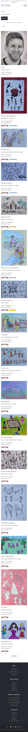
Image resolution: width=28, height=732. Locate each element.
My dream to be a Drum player (10, 268)
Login (25, 1)
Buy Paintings (14, 668)
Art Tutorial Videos (14, 704)
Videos (16, 714)
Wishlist (14, 1)
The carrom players (6, 437)
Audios (12, 714)
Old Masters (14, 688)
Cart (3, 1)
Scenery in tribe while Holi (9, 471)
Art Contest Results (14, 700)
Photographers (14, 690)
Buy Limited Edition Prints (14, 671)
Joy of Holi (4, 607)
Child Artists (14, 683)
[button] (22, 5)
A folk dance (4, 334)
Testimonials (14, 712)
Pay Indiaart (14, 719)
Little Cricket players (7, 556)
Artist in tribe (5, 368)
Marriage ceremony (7, 300)
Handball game (5, 401)
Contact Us (20, 1)
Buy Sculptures (14, 673)
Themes (14, 675)
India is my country (6, 183)
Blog (14, 716)
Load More (14, 656)
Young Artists (14, 685)
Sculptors (14, 687)
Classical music (5, 149)
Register (14, 2)
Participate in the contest (14, 699)
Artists (14, 682)
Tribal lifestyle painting (8, 523)
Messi (2, 67)
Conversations (14, 705)
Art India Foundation (14, 720)
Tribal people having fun (8, 116)
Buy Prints (14, 670)
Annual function (6, 641)
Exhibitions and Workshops (14, 702)
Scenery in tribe (5, 217)
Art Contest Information (14, 697)
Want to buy (8, 1)
